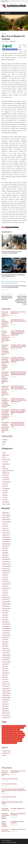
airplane (8, 227)
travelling (9, 741)
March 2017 (5, 684)
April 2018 (4, 670)
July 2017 (4, 675)
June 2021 (4, 592)
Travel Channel (5, 479)
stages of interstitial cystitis (7, 737)
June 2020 (4, 615)
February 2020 (5, 624)
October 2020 (5, 606)
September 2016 (5, 697)
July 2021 (4, 590)
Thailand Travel (5, 472)
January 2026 (5, 517)
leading (15, 733)
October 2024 (5, 541)
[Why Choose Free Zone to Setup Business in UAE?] (6, 312)
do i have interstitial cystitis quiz (17, 727)
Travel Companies (6, 481)
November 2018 (5, 657)
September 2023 (5, 570)
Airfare (4, 452)
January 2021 (5, 599)
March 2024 (5, 557)
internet (3, 733)
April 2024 (4, 555)
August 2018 (5, 664)
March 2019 (5, 648)
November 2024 (5, 539)
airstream (16, 725)
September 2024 (5, 543)
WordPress (9, 842)
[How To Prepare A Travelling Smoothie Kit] (6, 821)
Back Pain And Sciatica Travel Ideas (10, 778)
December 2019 (5, 628)
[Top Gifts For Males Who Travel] (6, 829)
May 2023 (4, 579)
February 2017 (5, 686)
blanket (12, 227)
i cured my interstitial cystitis (7, 731)
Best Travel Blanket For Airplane (9, 796)
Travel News (5, 492)
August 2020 (5, 610)
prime (16, 735)
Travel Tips (4, 33)
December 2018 (5, 655)
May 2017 (4, 679)
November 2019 (5, 630)
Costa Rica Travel (6, 459)
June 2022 (4, 586)
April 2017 (4, 681)
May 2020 (4, 617)
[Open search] (25, 13)
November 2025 (5, 521)
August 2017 (5, 672)
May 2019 (4, 644)
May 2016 (4, 706)
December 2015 (5, 717)
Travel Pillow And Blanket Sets (17, 808)
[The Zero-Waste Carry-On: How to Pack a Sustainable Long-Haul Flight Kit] (14, 242)
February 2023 (5, 581)
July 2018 (4, 666)
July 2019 (4, 639)
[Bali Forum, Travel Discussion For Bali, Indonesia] (6, 813)
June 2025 (4, 523)
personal (3, 735)
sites (23, 735)
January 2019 (5, 652)
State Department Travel (7, 470)
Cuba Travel (5, 461)
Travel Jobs (4, 486)
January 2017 (5, 688)
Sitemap (4, 755)
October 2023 (5, 568)
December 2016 (5, 690)
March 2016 (5, 710)
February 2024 (5, 559)
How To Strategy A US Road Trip (9, 783)
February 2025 (5, 532)
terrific (15, 737)
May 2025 (4, 526)
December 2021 (5, 588)
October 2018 (5, 659)
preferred (12, 735)
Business (4, 457)
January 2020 (5, 626)
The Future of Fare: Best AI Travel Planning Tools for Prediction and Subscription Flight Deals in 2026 (18, 373)
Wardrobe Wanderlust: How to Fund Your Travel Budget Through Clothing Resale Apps (18, 400)
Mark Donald (12, 41)
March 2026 (5, 512)
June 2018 (4, 668)
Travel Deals (5, 484)
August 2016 (5, 699)
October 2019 (5, 632)
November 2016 (5, 693)
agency (7, 725)
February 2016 (5, 713)
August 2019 (5, 637)
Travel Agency (5, 477)
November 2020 (5, 604)
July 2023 (4, 575)
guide (15, 729)
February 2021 (5, 597)
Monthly (4, 441)
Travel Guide (19, 739)
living (19, 733)
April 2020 (4, 619)
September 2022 (5, 583)
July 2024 (4, 548)
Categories (4, 439)
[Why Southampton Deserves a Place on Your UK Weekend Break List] (6, 319)
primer (20, 735)
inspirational (20, 731)
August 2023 (5, 572)
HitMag (14, 842)
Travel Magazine (6, 488)
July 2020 (4, 612)
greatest (11, 729)
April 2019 (4, 646)
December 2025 (5, 519)
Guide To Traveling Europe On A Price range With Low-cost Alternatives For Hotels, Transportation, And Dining (14, 790)
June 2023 (4, 577)
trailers (3, 739)
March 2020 (5, 621)
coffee (3, 727)
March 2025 (5, 530)
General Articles (5, 464)
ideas (15, 731)
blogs (24, 725)
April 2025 (4, 528)
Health (3, 466)
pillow (8, 735)
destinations (8, 727)
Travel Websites (5, 501)
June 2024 (4, 550)
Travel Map (4, 490)
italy (7, 733)
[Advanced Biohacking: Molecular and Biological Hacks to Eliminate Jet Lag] (14, 265)
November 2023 (5, 566)
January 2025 (5, 535)
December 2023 (5, 563)
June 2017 (4, 677)
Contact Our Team (6, 750)
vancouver (20, 741)
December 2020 (5, 601)
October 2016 (5, 695)
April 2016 (4, 708)
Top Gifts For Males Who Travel (18, 829)
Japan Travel (5, 468)
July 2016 (4, 701)
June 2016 (4, 704)
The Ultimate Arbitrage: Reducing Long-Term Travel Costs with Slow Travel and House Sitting (18, 346)
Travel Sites (4, 495)
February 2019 (5, 650)
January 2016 (5, 715)
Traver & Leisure (6, 504)
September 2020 (5, 608)
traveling (4, 741)
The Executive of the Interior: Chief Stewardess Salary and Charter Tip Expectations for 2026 (18, 387)
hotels (18, 729)
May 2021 (4, 595)
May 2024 (4, 552)
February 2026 (5, 515)
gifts (7, 729)
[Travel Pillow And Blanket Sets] (6, 808)
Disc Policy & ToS (6, 753)
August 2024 (5, 546)
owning (22, 733)
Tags (3, 444)
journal (11, 733)
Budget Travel (5, 455)
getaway (3, 729)
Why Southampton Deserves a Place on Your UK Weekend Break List (18, 321)
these (18, 737)
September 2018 (5, 661)
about (3, 725)
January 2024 (5, 561)
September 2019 (5, 635)
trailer (22, 737)
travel (16, 227)
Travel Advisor (5, 475)
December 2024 (5, 537)
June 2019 (4, 641)
